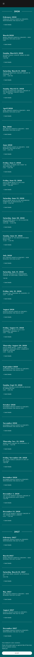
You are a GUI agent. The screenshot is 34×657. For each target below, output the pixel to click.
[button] (3, 3)
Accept (17, 653)
